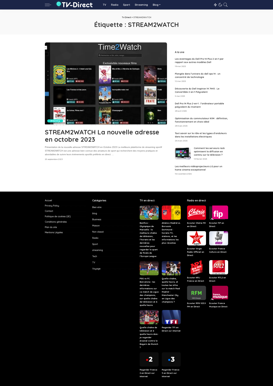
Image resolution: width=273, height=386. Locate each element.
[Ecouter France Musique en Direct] (218, 293)
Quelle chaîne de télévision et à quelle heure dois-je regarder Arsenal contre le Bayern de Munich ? (149, 337)
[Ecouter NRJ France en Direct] (196, 267)
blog (94, 213)
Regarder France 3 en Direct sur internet (170, 373)
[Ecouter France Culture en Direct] (218, 238)
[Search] (225, 4)
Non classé (98, 231)
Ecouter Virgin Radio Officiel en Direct (195, 251)
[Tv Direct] (76, 4)
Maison (96, 225)
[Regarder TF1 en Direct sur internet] (171, 317)
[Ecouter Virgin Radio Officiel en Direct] (196, 238)
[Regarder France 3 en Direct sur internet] (171, 359)
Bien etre (96, 207)
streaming (55, 121)
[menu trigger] (49, 4)
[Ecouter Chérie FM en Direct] (196, 213)
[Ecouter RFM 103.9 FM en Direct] (196, 293)
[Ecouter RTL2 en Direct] (218, 267)
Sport (95, 244)
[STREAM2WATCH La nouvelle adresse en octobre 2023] (106, 83)
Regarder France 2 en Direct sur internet (148, 373)
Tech (94, 256)
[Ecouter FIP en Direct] (218, 213)
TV (93, 262)
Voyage (96, 268)
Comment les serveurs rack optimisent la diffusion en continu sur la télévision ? (209, 151)
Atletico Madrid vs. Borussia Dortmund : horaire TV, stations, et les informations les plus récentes (171, 233)
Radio (95, 238)
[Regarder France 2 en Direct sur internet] (149, 359)
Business (96, 219)
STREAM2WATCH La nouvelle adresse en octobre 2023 (102, 135)
